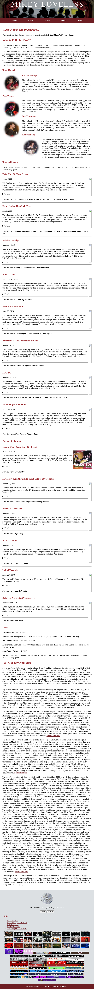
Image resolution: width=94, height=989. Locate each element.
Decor (63, 21)
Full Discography (13, 925)
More (80, 21)
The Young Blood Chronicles (17, 929)
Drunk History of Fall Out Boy (17, 923)
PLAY (43, 912)
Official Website (12, 921)
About (30, 21)
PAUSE (50, 912)
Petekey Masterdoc (13, 927)
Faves (47, 21)
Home (14, 21)
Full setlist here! (53, 736)
